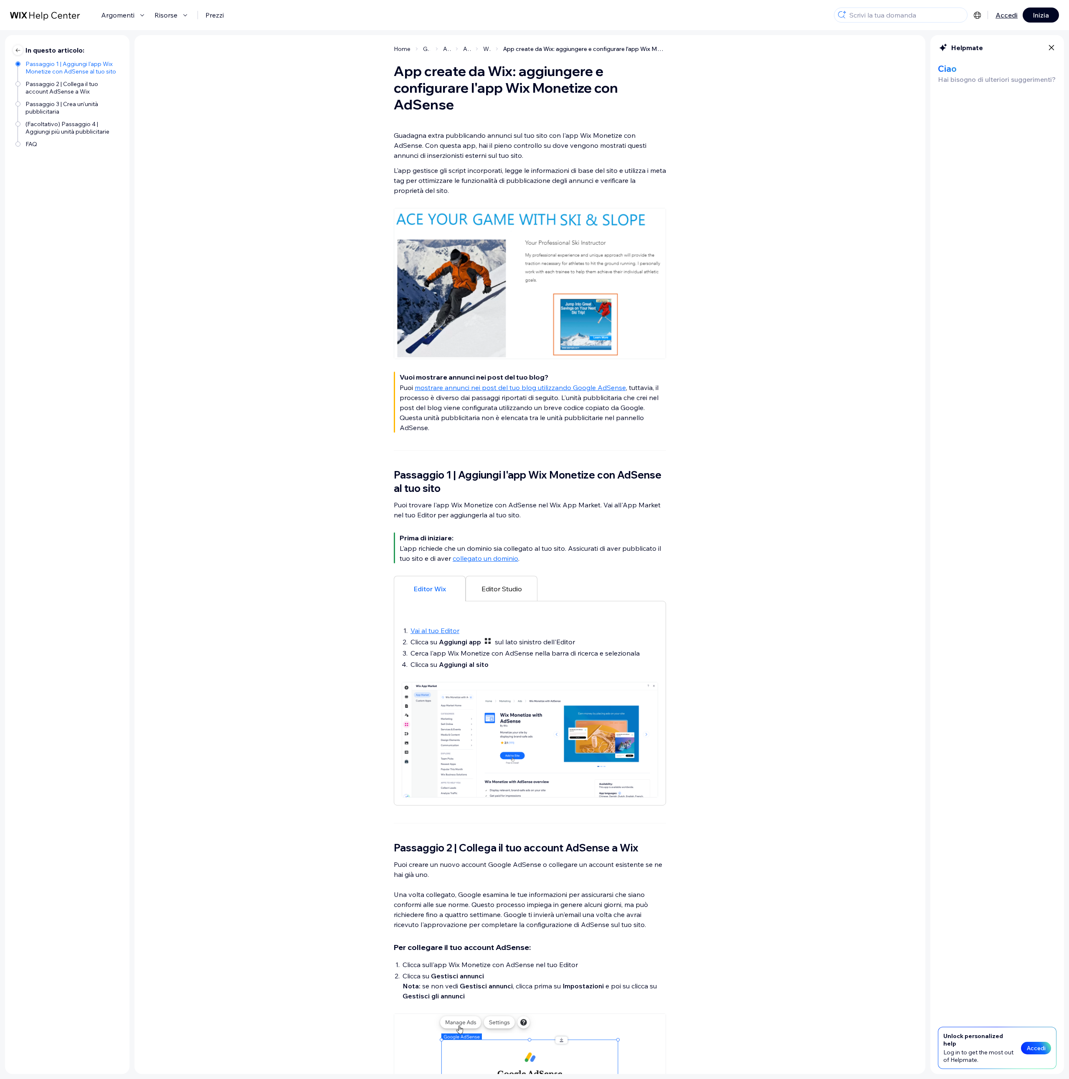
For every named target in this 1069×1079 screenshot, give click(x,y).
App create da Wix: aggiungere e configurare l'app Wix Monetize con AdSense (584, 49)
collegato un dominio (485, 558)
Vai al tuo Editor (434, 630)
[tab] (430, 588)
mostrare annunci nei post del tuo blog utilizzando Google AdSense (520, 387)
